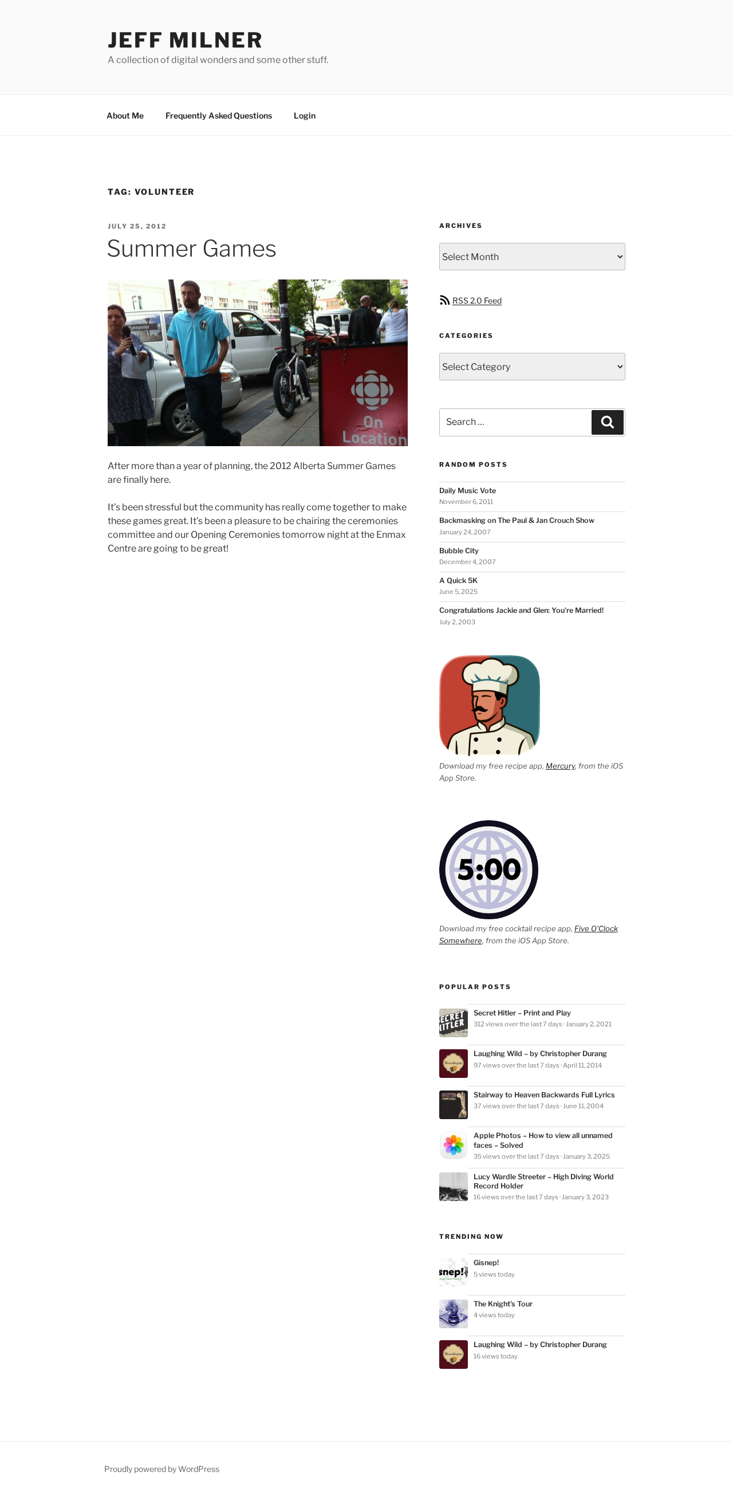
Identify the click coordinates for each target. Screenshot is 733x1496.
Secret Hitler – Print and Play (522, 1013)
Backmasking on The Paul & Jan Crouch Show (516, 520)
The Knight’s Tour (503, 1304)
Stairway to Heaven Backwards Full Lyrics (544, 1094)
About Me (125, 115)
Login (305, 115)
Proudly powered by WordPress (161, 1469)
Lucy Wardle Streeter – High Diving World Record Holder (544, 1181)
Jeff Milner (185, 40)
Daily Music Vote (467, 490)
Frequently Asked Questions (218, 115)
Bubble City (459, 550)
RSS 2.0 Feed (477, 300)
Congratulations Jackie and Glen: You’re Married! (521, 610)
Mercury (560, 765)
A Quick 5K (458, 580)
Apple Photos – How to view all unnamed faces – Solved (543, 1140)
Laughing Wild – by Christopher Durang (540, 1053)
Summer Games (192, 248)
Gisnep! (486, 1262)
